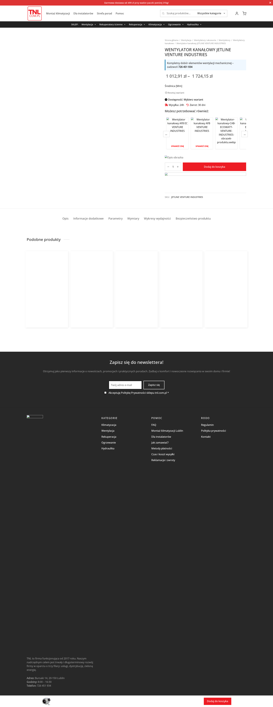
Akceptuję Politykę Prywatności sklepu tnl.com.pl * (139, 393)
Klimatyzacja (155, 24)
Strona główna (171, 40)
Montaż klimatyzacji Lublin (167, 430)
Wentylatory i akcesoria (205, 40)
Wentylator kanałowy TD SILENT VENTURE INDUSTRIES (225, 305)
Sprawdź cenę (177, 146)
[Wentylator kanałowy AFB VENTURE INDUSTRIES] (136, 280)
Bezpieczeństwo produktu (193, 218)
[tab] (65, 218)
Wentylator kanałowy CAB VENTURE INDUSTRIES (86, 305)
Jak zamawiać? (160, 442)
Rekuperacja (135, 24)
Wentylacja (87, 24)
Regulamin (207, 425)
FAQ (153, 425)
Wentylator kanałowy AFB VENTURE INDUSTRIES (202, 133)
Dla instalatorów (83, 13)
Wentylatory (224, 40)
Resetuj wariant (176, 93)
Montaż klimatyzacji (58, 13)
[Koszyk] (244, 13)
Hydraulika (193, 24)
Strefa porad (104, 13)
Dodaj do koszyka (214, 166)
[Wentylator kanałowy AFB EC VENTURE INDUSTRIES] (47, 280)
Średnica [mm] (173, 86)
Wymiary (133, 218)
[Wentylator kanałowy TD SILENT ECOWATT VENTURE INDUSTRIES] (181, 280)
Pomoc (120, 13)
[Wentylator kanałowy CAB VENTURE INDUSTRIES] (91, 280)
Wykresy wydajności (157, 218)
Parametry (115, 218)
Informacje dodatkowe (88, 218)
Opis (65, 218)
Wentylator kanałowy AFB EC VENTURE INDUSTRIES (177, 133)
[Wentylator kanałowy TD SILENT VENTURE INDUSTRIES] (226, 280)
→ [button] (244, 134)
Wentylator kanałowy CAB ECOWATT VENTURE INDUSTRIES (226, 133)
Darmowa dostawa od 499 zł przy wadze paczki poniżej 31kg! (136, 2)
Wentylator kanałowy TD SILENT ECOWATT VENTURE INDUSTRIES (180, 305)
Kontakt (206, 436)
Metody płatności (161, 448)
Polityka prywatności (213, 430)
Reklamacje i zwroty (163, 460)
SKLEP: (74, 24)
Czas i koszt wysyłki (162, 454)
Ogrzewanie (174, 24)
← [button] (166, 134)
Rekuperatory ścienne (111, 24)
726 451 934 (185, 67)
